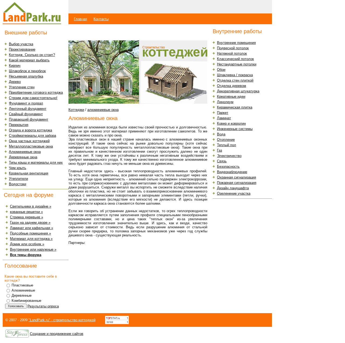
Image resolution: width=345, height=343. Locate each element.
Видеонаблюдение (232, 172)
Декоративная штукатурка (238, 91)
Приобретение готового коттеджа (36, 92)
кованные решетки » (26, 212)
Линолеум (225, 102)
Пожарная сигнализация (236, 183)
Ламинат (224, 118)
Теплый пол (226, 145)
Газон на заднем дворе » (30, 222)
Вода (221, 134)
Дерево (15, 82)
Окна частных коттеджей (29, 141)
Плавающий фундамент (28, 119)
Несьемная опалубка (26, 76)
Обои (221, 70)
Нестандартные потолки (236, 64)
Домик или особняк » (27, 244)
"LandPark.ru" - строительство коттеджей (62, 320)
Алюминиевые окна (25, 152)
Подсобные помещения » (30, 233)
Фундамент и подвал (26, 103)
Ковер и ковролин (231, 123)
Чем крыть (17, 168)
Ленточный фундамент (27, 109)
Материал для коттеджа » (31, 239)
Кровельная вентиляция (28, 173)
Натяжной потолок (232, 53)
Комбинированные (26, 301)
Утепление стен (21, 87)
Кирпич (14, 66)
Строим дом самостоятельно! (33, 98)
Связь (222, 161)
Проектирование (22, 49)
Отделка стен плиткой (235, 80)
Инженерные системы (235, 129)
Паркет (222, 113)
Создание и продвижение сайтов (56, 334)
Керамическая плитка (234, 107)
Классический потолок (235, 59)
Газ (219, 150)
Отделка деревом (231, 86)
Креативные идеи (231, 96)
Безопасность (228, 166)
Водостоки (17, 184)
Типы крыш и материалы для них (36, 162)
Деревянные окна (23, 157)
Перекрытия (18, 125)
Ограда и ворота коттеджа (30, 130)
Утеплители (18, 179)
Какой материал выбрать (29, 60)
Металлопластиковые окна (31, 146)
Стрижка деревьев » (26, 217)
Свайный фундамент (26, 114)
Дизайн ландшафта (233, 188)
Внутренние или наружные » (33, 249)
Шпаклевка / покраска (235, 75)
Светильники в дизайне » (30, 206)
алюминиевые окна (103, 110)
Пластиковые (22, 285)
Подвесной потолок (233, 48)
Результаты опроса (43, 306)
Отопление (226, 140)
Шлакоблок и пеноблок (27, 71)
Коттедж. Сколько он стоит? (32, 55)
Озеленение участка (233, 193)
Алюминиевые (23, 290)
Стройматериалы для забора (32, 136)
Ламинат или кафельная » (31, 228)
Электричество (229, 156)
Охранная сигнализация (236, 177)
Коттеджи (76, 110)
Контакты (101, 19)
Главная (80, 19)
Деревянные (22, 295)
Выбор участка (21, 44)
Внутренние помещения (236, 43)
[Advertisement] (131, 32)
